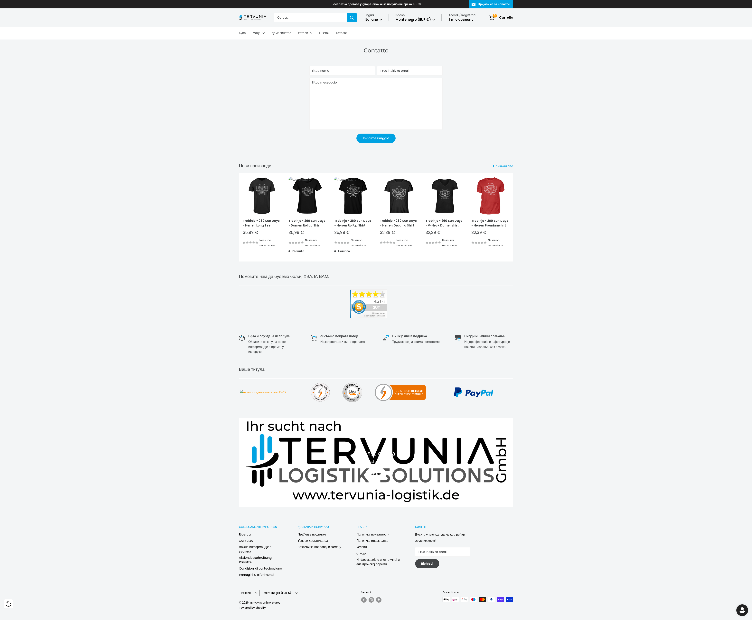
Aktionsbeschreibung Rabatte (255, 559)
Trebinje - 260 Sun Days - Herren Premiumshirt (489, 223)
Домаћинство (281, 33)
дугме (376, 473)
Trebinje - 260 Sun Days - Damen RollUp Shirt (306, 223)
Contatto (246, 540)
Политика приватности (373, 534)
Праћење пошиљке (312, 534)
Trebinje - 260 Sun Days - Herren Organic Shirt (398, 223)
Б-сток (324, 33)
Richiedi (427, 563)
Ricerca (245, 534)
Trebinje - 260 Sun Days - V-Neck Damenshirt (444, 223)
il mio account (460, 19)
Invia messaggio (376, 138)
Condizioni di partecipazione (260, 568)
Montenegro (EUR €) (277, 593)
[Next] (513, 217)
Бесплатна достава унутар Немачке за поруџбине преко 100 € (376, 4)
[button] (8, 603)
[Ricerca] (352, 17)
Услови (361, 547)
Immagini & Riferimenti (256, 574)
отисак (361, 553)
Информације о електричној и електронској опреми (378, 561)
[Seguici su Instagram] (371, 600)
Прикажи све (503, 166)
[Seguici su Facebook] (364, 600)
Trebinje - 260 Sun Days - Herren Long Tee (261, 223)
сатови (303, 33)
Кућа (242, 33)
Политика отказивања (372, 540)
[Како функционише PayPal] (473, 387)
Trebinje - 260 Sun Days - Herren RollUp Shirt (352, 223)
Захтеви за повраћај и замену (319, 547)
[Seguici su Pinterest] (378, 600)
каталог (341, 33)
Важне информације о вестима (255, 549)
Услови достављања (313, 540)
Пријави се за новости (494, 4)
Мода (256, 33)
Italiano (246, 593)
